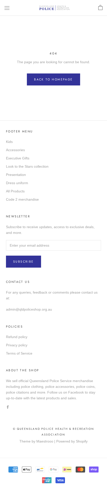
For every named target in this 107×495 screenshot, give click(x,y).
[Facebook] (7, 407)
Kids (9, 142)
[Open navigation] (6, 8)
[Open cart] (100, 7)
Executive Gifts (17, 158)
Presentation (16, 175)
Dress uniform (17, 183)
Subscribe (23, 261)
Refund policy (16, 337)
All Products (15, 191)
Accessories (15, 150)
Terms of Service (19, 353)
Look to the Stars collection (27, 166)
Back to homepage (53, 79)
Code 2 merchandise (22, 199)
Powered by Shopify (72, 441)
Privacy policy (16, 345)
